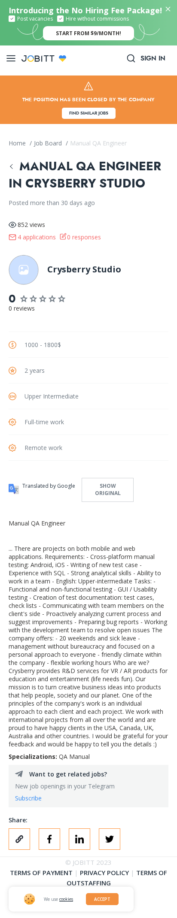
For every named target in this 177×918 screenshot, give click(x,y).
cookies (66, 899)
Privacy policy (104, 872)
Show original (108, 489)
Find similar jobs (88, 113)
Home (18, 143)
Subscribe (28, 798)
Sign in (152, 58)
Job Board (49, 143)
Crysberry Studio (84, 269)
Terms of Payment (41, 872)
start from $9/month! (88, 33)
